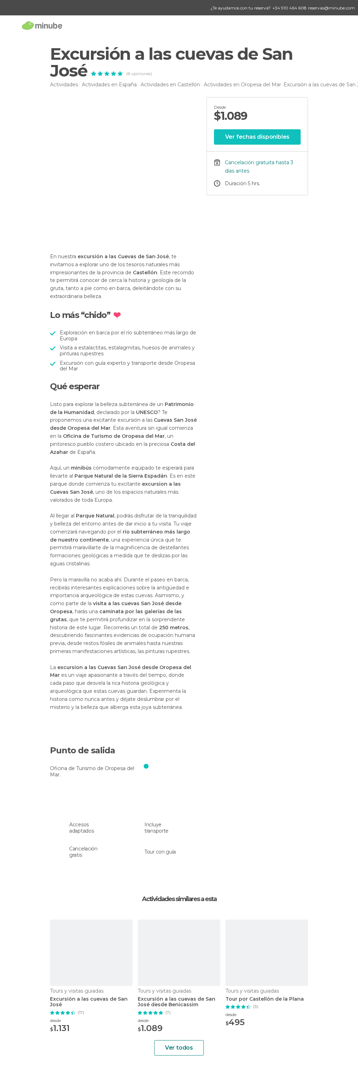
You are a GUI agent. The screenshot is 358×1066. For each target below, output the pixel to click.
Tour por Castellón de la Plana (264, 999)
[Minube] (42, 25)
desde (55, 1020)
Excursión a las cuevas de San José (89, 1002)
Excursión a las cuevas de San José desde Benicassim (176, 1002)
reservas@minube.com (331, 7)
